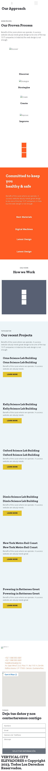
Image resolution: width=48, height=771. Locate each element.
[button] (36, 3)
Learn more (12, 374)
